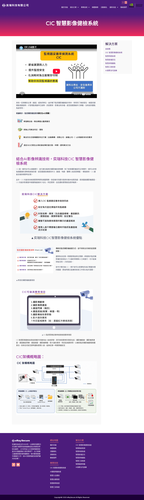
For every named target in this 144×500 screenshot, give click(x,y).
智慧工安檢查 (110, 67)
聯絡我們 (123, 7)
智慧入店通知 (55, 475)
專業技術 (84, 7)
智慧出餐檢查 (55, 479)
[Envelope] (18, 464)
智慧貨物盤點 (110, 63)
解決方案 (73, 7)
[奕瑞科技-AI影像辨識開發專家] (27, 440)
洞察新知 (53, 455)
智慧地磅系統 (110, 56)
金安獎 (107, 49)
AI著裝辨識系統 (55, 472)
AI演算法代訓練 (111, 70)
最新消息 (113, 7)
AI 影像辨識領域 (34, 449)
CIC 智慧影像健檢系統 (113, 52)
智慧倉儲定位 (110, 60)
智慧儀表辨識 (80, 464)
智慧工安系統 (55, 487)
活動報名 (104, 7)
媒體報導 (95, 7)
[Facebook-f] (13, 464)
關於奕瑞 (64, 7)
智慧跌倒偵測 (55, 483)
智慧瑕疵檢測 (80, 448)
